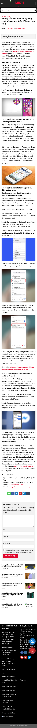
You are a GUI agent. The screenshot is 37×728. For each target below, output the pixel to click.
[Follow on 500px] (29, 657)
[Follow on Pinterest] (22, 657)
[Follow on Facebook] (22, 652)
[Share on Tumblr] (28, 493)
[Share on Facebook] (12, 493)
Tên (5, 530)
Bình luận (6, 513)
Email (5, 537)
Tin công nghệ (6, 16)
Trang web (6, 543)
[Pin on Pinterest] (20, 493)
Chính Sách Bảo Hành (9, 686)
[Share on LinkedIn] (24, 493)
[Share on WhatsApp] (9, 493)
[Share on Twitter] (16, 493)
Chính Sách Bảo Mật (8, 690)
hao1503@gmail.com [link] (16, 485)
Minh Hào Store (20, 28)
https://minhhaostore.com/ (20, 487)
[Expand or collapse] (33, 36)
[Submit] (35, 10)
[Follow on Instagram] (25, 652)
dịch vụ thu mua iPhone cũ (24, 466)
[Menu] (2, 3)
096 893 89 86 (25, 636)
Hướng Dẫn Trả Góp (8, 713)
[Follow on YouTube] (25, 657)
